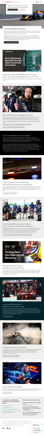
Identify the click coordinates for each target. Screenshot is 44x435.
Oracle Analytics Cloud (7, 407)
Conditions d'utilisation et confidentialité (14, 421)
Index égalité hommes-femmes (26, 421)
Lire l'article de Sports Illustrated (29, 410)
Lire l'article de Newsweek (27, 405)
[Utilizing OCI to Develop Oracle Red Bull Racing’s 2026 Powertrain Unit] (22, 61)
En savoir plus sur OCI (7, 316)
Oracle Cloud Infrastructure (8, 405)
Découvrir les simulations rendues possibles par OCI (13, 127)
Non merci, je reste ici (22, 9)
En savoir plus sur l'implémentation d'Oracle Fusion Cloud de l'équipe (17, 234)
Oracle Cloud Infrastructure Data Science (10, 409)
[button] (3, 2)
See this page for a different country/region (14, 12)
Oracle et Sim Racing (7, 392)
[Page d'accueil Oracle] (8, 2)
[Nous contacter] (40, 2)
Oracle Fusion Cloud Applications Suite (21, 228)
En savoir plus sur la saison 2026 (11, 42)
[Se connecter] (38, 2)
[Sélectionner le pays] (36, 2)
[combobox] (24, 2)
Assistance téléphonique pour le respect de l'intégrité (10, 424)
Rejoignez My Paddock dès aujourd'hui (11, 355)
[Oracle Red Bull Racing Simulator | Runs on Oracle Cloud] (22, 252)
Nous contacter (21, 424)
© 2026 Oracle (5, 421)
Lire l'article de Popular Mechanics (29, 415)
